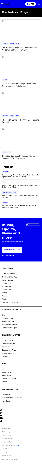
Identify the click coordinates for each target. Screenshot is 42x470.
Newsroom (6, 347)
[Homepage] (8, 4)
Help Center (6, 401)
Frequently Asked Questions (12, 398)
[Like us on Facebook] (2, 410)
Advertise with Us (8, 353)
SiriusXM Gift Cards (9, 379)
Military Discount (8, 280)
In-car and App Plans (9, 274)
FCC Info (4, 452)
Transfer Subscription (9, 325)
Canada (5, 382)
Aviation (5, 296)
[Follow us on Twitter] (2, 415)
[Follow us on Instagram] (2, 412)
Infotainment (6, 290)
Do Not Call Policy (7, 442)
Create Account (7, 318)
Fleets (4, 299)
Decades (5, 43)
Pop (17, 43)
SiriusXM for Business (10, 302)
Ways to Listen (7, 372)
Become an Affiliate (9, 350)
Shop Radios (6, 286)
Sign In (4, 315)
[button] (39, 4)
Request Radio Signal (9, 328)
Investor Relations (8, 344)
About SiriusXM (7, 341)
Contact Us (6, 395)
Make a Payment (8, 321)
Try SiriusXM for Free (9, 277)
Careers (5, 356)
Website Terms (6, 428)
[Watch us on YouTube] (2, 418)
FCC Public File (6, 449)
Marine (4, 293)
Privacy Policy (6, 435)
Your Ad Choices (7, 439)
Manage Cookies (7, 455)
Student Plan (6, 283)
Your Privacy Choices (8, 445)
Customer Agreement (9, 432)
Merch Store (6, 375)
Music (12, 43)
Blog (3, 369)
